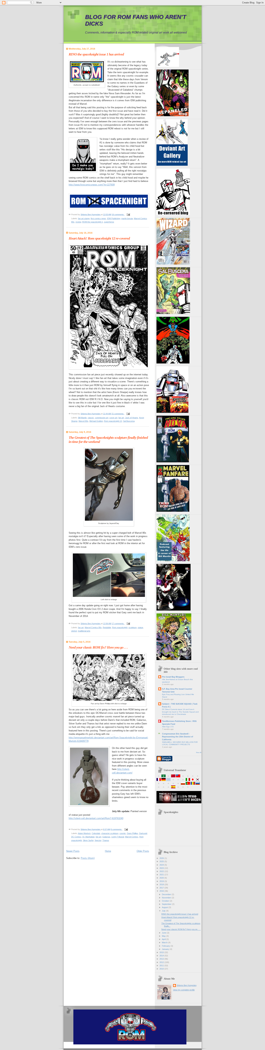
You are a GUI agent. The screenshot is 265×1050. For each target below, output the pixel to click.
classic (91, 418)
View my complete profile (184, 990)
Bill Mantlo (82, 418)
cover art (113, 418)
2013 (162, 959)
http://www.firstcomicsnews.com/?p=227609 (92, 184)
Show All (198, 752)
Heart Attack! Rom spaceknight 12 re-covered (99, 238)
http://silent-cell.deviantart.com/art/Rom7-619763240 (96, 818)
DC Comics (76, 837)
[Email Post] (128, 214)
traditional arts (84, 631)
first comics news (98, 218)
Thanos (105, 840)
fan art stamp (84, 218)
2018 (162, 884)
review (78, 222)
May (164, 936)
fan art (121, 418)
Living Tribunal (117, 837)
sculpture (133, 627)
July (164, 911)
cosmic (123, 833)
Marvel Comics (131, 837)
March (165, 942)
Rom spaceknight (119, 627)
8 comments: (117, 829)
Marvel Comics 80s (93, 627)
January (166, 949)
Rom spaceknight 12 (113, 421)
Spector (98, 840)
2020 (162, 878)
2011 (162, 965)
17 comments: (118, 623)
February (166, 946)
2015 (162, 952)
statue (140, 627)
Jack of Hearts (131, 418)
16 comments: (118, 214)
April (164, 939)
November (167, 898)
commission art (101, 418)
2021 (162, 874)
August (165, 907)
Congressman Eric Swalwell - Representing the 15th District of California (177, 737)
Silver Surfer (88, 840)
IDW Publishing (113, 218)
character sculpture (109, 833)
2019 (162, 881)
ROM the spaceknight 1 (92, 222)
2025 (162, 861)
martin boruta (127, 218)
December (167, 894)
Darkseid (143, 833)
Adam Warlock (84, 833)
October (166, 901)
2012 (162, 962)
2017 (162, 888)
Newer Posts (73, 851)
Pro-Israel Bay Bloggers (173, 677)
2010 (162, 969)
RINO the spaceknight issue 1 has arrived (96, 54)
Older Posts (143, 851)
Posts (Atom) (88, 858)
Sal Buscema (129, 421)
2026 (162, 858)
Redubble (107, 627)
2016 (162, 891)
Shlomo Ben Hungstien (186, 985)
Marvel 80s (83, 421)
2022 (162, 871)
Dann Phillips (132, 833)
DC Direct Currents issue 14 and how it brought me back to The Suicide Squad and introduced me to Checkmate (180, 711)
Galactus (106, 837)
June (164, 933)
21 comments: (118, 413)
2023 (162, 868)
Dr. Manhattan (88, 837)
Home (108, 851)
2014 (162, 956)
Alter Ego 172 (168, 727)
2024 (162, 865)
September (167, 904)
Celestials (96, 833)
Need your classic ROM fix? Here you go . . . (98, 647)
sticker (74, 631)
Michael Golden (96, 421)
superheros (109, 222)
